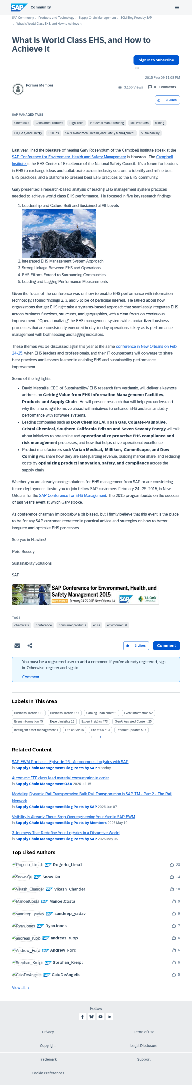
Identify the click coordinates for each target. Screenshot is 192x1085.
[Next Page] (99, 737)
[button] (159, 100)
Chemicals (21, 123)
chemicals (21, 625)
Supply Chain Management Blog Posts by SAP (56, 768)
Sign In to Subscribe (156, 60)
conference (44, 625)
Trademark (48, 1059)
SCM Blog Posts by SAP (136, 17)
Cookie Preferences (48, 1073)
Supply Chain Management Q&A (44, 784)
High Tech (77, 123)
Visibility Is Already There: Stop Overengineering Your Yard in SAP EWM (73, 817)
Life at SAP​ (98, 730)
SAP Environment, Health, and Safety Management (99, 133)
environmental (117, 625)
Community (40, 7)
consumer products (72, 625)
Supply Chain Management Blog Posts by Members (61, 823)
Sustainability (150, 133)
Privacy (48, 1032)
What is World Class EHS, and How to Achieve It (81, 44)
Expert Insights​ (92, 721)
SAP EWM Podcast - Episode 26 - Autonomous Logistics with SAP (70, 762)
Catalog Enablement (100, 713)
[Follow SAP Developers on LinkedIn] (110, 1017)
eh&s (96, 625)
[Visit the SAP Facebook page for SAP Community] (82, 1017)
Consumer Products (49, 123)
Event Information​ (26, 721)
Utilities (53, 133)
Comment (30, 677)
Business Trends (25, 713)
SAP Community (23, 17)
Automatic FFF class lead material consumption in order (60, 778)
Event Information (136, 713)
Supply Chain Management (97, 17)
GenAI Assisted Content (131, 721)
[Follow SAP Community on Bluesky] (92, 1017)
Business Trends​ (61, 713)
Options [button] (136, 68)
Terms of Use (144, 1032)
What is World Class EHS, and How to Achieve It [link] (49, 23)
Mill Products (139, 123)
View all (19, 988)
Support (144, 1059)
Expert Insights (60, 721)
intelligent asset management (35, 730)
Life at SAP (72, 730)
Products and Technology (56, 17)
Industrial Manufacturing (107, 123)
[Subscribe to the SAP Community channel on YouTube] (100, 1017)
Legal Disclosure (144, 1046)
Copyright (48, 1046)
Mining (159, 123)
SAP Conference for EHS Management (72, 495)
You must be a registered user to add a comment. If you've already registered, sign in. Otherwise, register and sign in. (94, 665)
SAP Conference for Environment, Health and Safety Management (69, 157)
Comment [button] (166, 645)
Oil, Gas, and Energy (28, 133)
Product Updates (128, 730)
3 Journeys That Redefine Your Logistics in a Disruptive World (66, 833)
